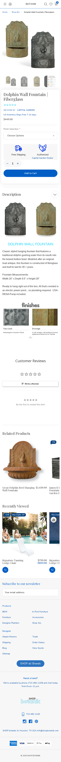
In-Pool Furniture (40, 611)
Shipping (6, 642)
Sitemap (6, 653)
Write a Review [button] (32, 383)
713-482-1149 (35, 683)
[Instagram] (26, 721)
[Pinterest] (36, 721)
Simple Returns (9, 636)
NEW (4, 611)
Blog (4, 648)
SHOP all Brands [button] (30, 663)
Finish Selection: (11, 129)
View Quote (38, 648)
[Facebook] (32, 721)
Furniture (6, 617)
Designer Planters (10, 623)
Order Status (38, 642)
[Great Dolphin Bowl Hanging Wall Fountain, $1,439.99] (24, 462)
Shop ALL (36, 623)
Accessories (38, 617)
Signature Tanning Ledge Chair (12, 561)
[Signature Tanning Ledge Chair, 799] (24, 534)
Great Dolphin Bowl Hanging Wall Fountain (18, 489)
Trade (35, 636)
